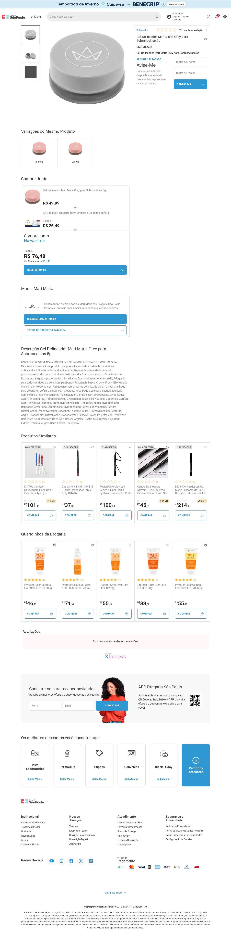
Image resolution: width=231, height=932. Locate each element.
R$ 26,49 (51, 226)
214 (182, 505)
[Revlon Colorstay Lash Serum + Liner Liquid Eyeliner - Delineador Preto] (115, 463)
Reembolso (124, 835)
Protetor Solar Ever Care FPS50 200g (114, 586)
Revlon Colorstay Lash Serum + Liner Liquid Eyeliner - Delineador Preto (116, 490)
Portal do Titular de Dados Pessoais (184, 830)
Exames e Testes (78, 830)
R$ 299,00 (180, 501)
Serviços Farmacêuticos (82, 835)
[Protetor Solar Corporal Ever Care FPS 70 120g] (191, 561)
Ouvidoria (26, 831)
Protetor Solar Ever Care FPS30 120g (151, 586)
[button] (30, 34)
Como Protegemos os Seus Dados (184, 835)
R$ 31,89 (47, 221)
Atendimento (127, 816)
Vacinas (73, 826)
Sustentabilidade (30, 844)
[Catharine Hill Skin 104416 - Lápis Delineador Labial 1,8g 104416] (78, 463)
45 (143, 505)
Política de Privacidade (178, 826)
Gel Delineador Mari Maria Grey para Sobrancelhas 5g (74, 190)
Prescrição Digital (78, 839)
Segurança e (174, 818)
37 (68, 505)
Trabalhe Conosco (30, 827)
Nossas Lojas (28, 835)
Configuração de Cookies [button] (179, 839)
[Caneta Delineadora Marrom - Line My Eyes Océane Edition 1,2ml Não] (153, 463)
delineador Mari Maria (41, 319)
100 (107, 505)
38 (143, 603)
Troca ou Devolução (128, 840)
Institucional (30, 816)
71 (68, 603)
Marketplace (124, 844)
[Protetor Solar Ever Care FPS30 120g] (153, 561)
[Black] (115, 4)
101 (31, 505)
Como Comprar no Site (130, 822)
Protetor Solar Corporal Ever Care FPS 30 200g (38, 586)
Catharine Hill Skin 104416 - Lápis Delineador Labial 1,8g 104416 (77, 490)
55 (106, 603)
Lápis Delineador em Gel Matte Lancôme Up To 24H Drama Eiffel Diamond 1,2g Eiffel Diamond (191, 490)
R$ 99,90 (142, 501)
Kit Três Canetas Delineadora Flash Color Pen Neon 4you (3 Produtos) (38, 490)
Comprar (33, 515)
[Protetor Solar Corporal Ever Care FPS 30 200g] (40, 561)
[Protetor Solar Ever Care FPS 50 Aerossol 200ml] (78, 561)
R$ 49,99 (51, 203)
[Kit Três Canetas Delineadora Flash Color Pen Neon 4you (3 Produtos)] (40, 463)
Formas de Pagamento (130, 827)
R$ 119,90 (29, 501)
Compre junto (36, 270)
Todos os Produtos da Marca (46, 330)
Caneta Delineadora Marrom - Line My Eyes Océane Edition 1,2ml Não (152, 490)
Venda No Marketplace (33, 822)
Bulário (25, 840)
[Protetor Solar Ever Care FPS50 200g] (115, 561)
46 (30, 603)
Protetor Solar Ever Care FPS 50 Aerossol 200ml (76, 586)
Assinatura (75, 843)
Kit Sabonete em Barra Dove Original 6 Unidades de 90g (76, 212)
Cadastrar (184, 84)
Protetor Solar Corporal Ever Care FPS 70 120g (189, 586)
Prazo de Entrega (127, 831)
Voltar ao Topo (113, 892)
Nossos (75, 818)
